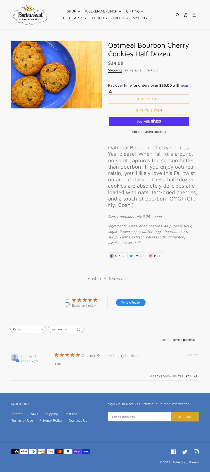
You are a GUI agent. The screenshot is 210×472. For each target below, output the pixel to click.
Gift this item (149, 110)
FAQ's (33, 414)
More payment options (149, 131)
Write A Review (130, 302)
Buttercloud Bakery (185, 462)
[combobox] (28, 329)
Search (17, 414)
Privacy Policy (51, 420)
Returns (70, 414)
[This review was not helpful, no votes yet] (195, 376)
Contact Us (78, 420)
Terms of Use (22, 420)
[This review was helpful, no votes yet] (187, 376)
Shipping (115, 70)
